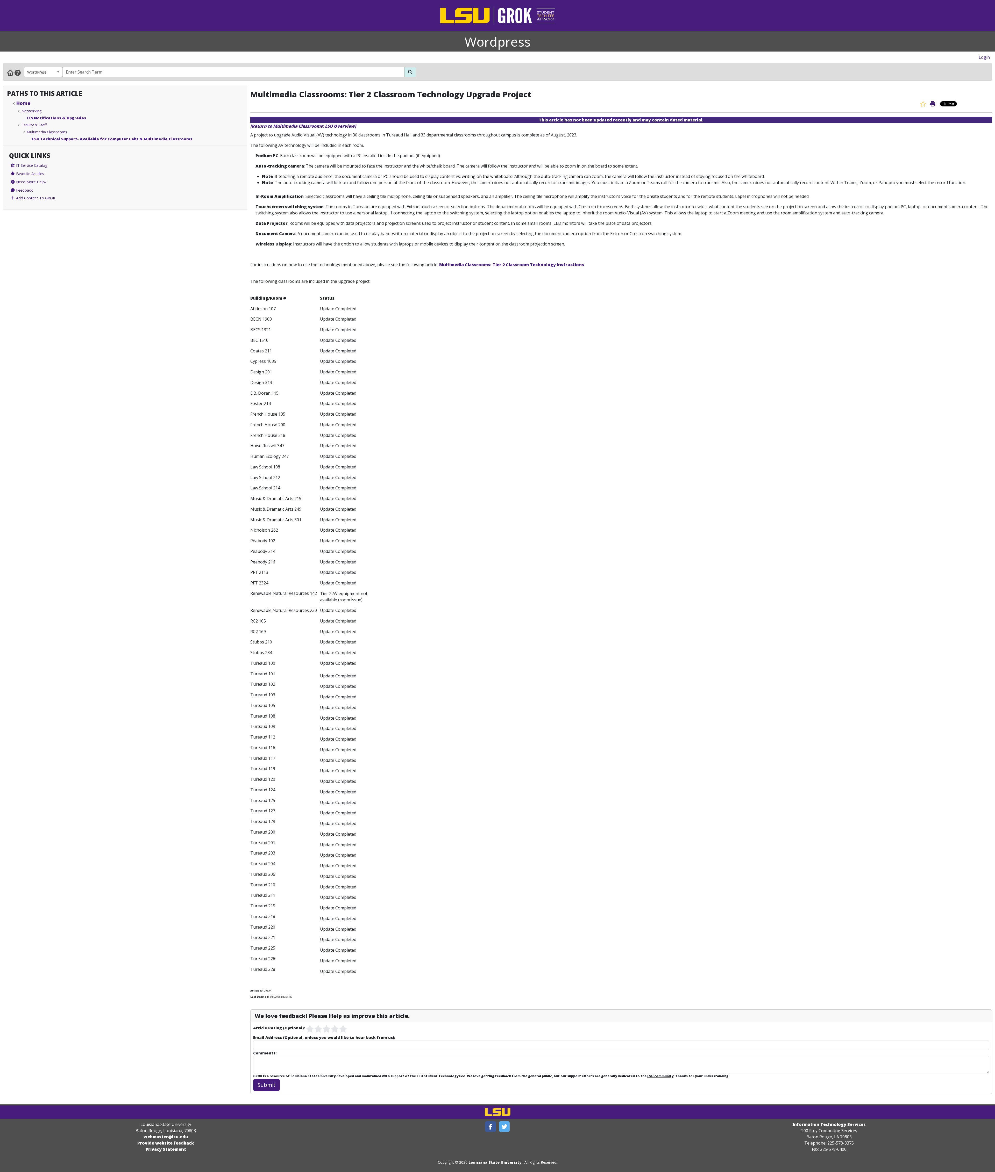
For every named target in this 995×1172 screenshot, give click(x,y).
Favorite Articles (29, 173)
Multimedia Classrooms (47, 131)
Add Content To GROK (35, 197)
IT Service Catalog (31, 165)
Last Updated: (259, 997)
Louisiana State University (495, 1162)
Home (23, 103)
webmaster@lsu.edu (166, 1137)
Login (984, 57)
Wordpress (497, 41)
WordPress (37, 72)
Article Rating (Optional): (279, 1027)
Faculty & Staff (34, 124)
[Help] (18, 72)
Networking (32, 110)
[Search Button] (410, 72)
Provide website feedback (165, 1143)
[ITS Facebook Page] (490, 1126)
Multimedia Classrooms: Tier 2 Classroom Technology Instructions (511, 264)
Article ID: (256, 990)
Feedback (24, 190)
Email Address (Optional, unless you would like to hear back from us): (324, 1037)
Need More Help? (31, 181)
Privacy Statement (166, 1149)
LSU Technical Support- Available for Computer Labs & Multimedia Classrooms (112, 138)
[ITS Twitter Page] (504, 1126)
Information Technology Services (829, 1124)
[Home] (10, 72)
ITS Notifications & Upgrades (56, 117)
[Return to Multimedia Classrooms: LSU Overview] (303, 126)
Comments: (264, 1052)
